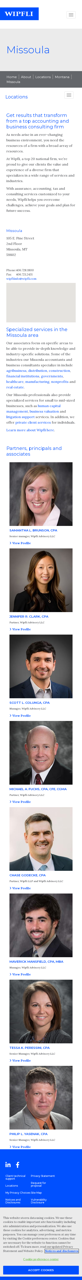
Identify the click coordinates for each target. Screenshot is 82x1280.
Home (12, 77)
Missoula (13, 82)
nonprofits (60, 381)
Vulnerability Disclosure (39, 1201)
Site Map (36, 1192)
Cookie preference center (41, 1259)
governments (52, 376)
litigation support (20, 417)
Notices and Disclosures (13, 1201)
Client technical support (15, 1177)
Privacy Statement (43, 1175)
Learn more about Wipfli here (30, 430)
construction (59, 370)
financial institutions (22, 376)
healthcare (15, 381)
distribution (37, 370)
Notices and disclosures (61, 1251)
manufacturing (37, 381)
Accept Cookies (41, 1270)
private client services (33, 422)
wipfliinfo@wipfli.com (21, 279)
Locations (43, 77)
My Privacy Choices (17, 1192)
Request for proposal (38, 1184)
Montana (62, 77)
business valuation (44, 411)
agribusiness (16, 370)
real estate (15, 387)
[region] (41, 1242)
